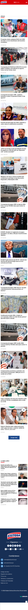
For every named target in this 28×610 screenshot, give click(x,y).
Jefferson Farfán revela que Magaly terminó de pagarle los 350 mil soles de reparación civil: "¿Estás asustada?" (13, 150)
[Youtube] (13, 546)
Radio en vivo (4, 583)
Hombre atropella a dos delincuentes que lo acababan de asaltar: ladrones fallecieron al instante (9, 466)
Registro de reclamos (6, 574)
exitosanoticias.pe (9, 563)
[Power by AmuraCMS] (23, 596)
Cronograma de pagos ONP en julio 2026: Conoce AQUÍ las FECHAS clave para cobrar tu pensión (14, 344)
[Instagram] (15, 546)
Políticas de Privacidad (7, 581)
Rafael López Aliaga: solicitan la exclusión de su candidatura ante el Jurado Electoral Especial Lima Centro (9, 475)
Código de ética (5, 572)
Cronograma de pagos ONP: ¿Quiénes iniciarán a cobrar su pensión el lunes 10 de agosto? (13, 96)
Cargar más (14, 437)
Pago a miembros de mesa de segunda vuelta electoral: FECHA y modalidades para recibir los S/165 (14, 400)
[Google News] (18, 546)
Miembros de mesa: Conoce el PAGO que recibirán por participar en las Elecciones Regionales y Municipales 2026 (12, 178)
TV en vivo (3, 576)
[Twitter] (11, 546)
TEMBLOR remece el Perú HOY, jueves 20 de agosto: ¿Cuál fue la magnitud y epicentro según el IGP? (9, 501)
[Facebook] (8, 546)
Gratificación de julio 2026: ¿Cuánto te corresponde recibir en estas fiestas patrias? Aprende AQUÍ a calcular (14, 317)
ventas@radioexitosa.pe (10, 559)
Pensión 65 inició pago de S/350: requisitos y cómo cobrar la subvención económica (13, 123)
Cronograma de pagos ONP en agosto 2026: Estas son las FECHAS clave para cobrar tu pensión (13, 206)
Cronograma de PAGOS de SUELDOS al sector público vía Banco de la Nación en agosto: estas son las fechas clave (14, 68)
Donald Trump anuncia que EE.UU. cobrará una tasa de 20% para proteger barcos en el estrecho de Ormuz (14, 261)
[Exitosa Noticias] (4, 2)
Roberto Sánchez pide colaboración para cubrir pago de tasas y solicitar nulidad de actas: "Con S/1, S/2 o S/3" (12, 428)
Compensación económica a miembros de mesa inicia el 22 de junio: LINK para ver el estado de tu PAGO (12, 372)
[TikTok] (20, 546)
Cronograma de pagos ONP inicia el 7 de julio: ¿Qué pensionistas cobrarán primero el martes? (13, 289)
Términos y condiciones (7, 578)
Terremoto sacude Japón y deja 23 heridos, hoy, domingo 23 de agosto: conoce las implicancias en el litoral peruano (9, 483)
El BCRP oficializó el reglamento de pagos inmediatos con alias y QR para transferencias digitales (14, 233)
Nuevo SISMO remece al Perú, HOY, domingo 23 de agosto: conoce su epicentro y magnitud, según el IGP (9, 492)
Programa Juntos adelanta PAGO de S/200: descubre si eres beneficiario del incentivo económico (13, 41)
